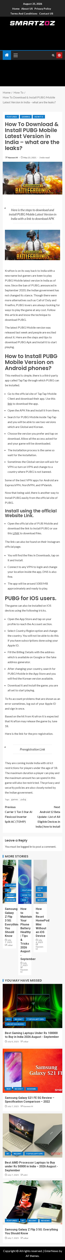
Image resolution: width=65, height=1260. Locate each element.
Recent (11, 895)
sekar (10, 945)
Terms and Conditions (23, 13)
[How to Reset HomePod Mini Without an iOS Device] (40, 882)
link (10, 403)
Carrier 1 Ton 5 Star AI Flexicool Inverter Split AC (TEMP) (18, 814)
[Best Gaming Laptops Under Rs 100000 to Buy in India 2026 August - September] (32, 1006)
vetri (25, 1175)
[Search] (53, 55)
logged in (26, 846)
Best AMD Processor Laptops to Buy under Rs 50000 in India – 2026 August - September (31, 1166)
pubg (23, 799)
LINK (16, 533)
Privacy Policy (42, 8)
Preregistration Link (32, 749)
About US (27, 8)
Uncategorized (15, 1024)
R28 (24, 900)
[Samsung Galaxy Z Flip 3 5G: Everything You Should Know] (32, 1202)
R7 (8, 890)
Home (16, 8)
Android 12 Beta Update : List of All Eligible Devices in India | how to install (48, 816)
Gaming (26, 117)
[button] (15, 55)
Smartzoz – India (32, 28)
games (14, 799)
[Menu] (15, 55)
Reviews (11, 900)
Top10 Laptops (35, 1019)
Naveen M (13, 157)
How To (38, 117)
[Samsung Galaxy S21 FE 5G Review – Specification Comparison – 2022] (32, 1071)
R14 (8, 1019)
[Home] (7, 55)
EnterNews (51, 1251)
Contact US (46, 13)
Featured (12, 117)
